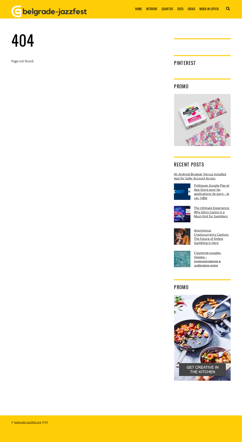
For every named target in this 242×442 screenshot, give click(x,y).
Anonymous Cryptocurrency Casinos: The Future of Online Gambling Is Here (211, 236)
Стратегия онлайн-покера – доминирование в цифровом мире (207, 259)
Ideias (191, 9)
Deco (180, 9)
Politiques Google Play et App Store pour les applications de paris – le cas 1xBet (211, 191)
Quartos (167, 9)
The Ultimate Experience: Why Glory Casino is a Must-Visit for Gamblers (212, 212)
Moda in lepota (209, 9)
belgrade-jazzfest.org (27, 422)
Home (138, 9)
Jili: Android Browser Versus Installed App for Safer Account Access (200, 176)
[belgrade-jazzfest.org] (49, 14)
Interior (151, 9)
